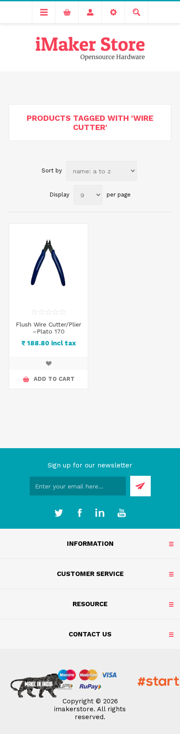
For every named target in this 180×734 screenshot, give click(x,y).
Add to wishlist (48, 363)
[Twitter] (59, 513)
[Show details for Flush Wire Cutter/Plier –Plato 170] (48, 263)
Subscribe (140, 486)
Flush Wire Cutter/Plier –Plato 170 (48, 328)
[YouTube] (121, 513)
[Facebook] (80, 513)
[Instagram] (100, 513)
